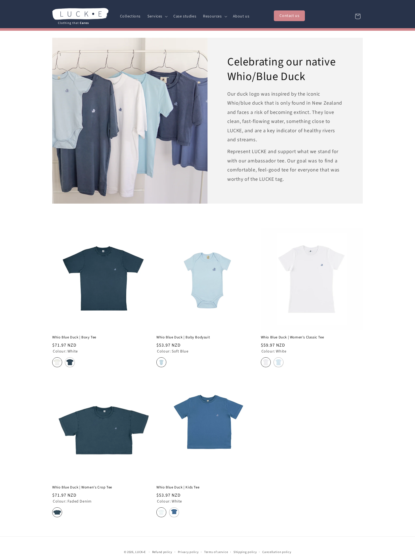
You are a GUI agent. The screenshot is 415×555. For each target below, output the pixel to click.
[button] (157, 16)
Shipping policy (245, 552)
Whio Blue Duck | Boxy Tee (74, 337)
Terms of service (216, 552)
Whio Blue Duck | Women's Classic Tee (292, 337)
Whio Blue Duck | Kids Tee (177, 487)
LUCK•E (140, 552)
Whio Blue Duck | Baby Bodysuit (183, 337)
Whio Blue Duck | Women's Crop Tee (82, 487)
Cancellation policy (276, 552)
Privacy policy (188, 552)
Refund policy (162, 552)
